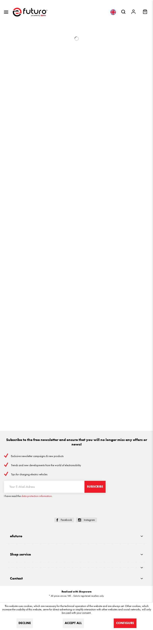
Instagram (89, 520)
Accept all (73, 623)
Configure (125, 623)
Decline (25, 623)
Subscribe (95, 486)
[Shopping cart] (145, 13)
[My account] (133, 12)
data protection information (36, 496)
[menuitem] (6, 12)
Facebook (66, 520)
